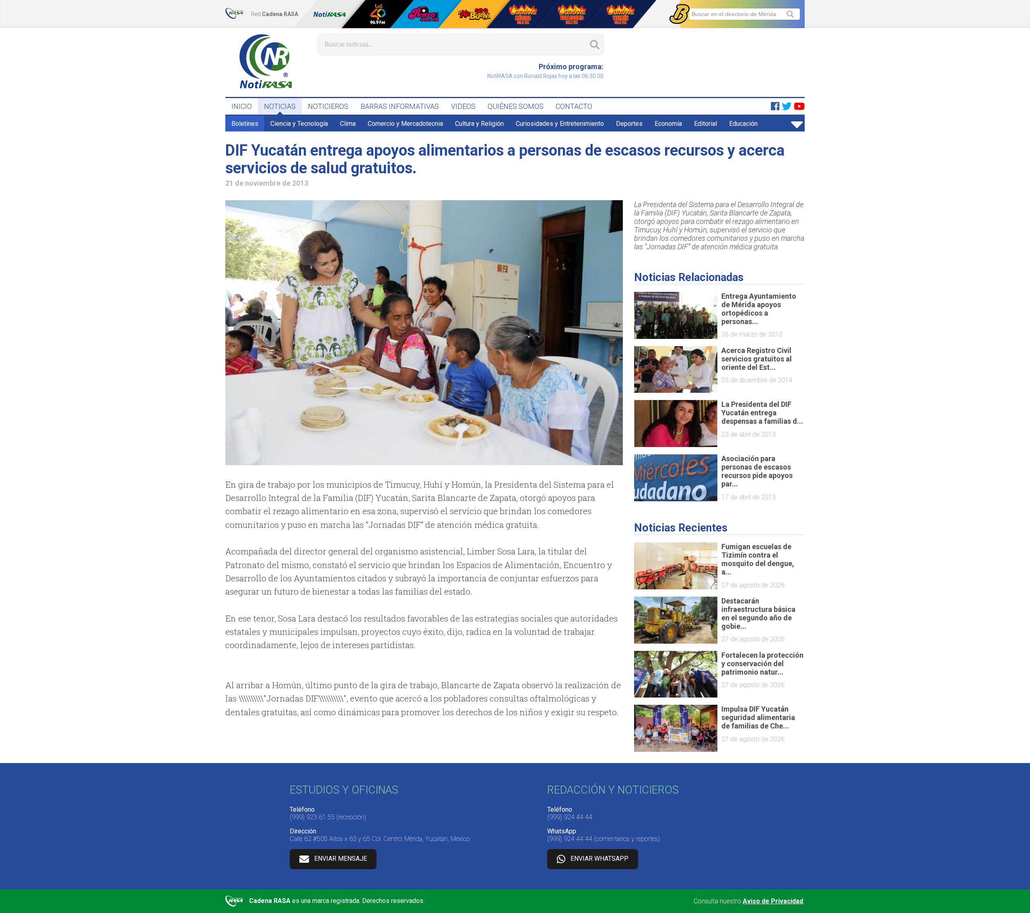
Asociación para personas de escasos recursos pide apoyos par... (757, 471)
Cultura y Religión (479, 123)
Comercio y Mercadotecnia (405, 123)
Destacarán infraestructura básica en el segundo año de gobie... (758, 613)
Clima (348, 123)
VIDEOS (463, 106)
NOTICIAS (280, 106)
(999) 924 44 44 (569, 817)
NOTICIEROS (328, 106)
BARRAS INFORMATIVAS (399, 106)
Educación (743, 123)
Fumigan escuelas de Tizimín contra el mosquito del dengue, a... (757, 559)
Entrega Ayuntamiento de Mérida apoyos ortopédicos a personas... (758, 309)
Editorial (705, 123)
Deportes (629, 123)
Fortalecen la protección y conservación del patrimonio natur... (762, 663)
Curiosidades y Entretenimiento (560, 123)
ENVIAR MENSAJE (340, 858)
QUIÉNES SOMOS (516, 106)
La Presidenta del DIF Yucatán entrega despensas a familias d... (762, 412)
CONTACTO (574, 106)
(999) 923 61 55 (312, 817)
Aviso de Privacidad (773, 901)
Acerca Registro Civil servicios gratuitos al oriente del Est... (756, 358)
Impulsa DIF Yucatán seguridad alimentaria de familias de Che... (758, 717)
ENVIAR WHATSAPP (599, 858)
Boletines (244, 123)
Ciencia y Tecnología (299, 123)
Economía (668, 123)
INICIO (241, 106)
